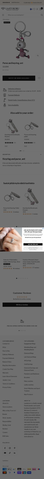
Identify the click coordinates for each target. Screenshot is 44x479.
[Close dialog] (43, 228)
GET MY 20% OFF (33, 244)
